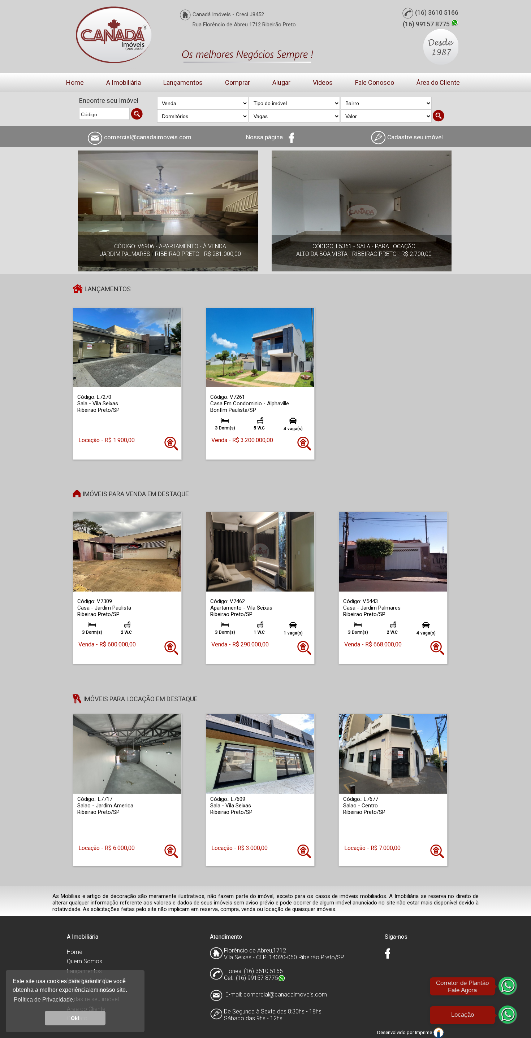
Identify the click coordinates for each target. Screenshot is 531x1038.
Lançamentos (183, 82)
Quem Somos (84, 961)
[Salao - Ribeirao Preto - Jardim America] (127, 754)
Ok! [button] (75, 1018)
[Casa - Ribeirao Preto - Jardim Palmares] (393, 552)
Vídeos (323, 82)
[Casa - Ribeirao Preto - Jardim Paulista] (127, 552)
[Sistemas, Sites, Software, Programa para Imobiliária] (438, 1032)
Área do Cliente (438, 82)
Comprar (237, 82)
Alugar (281, 82)
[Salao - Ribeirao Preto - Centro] (393, 754)
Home (75, 82)
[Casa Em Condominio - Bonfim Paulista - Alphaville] (260, 347)
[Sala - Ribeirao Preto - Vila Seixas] (127, 347)
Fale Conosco (374, 82)
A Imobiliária (123, 82)
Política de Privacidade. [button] (44, 999)
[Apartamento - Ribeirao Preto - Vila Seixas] (260, 552)
